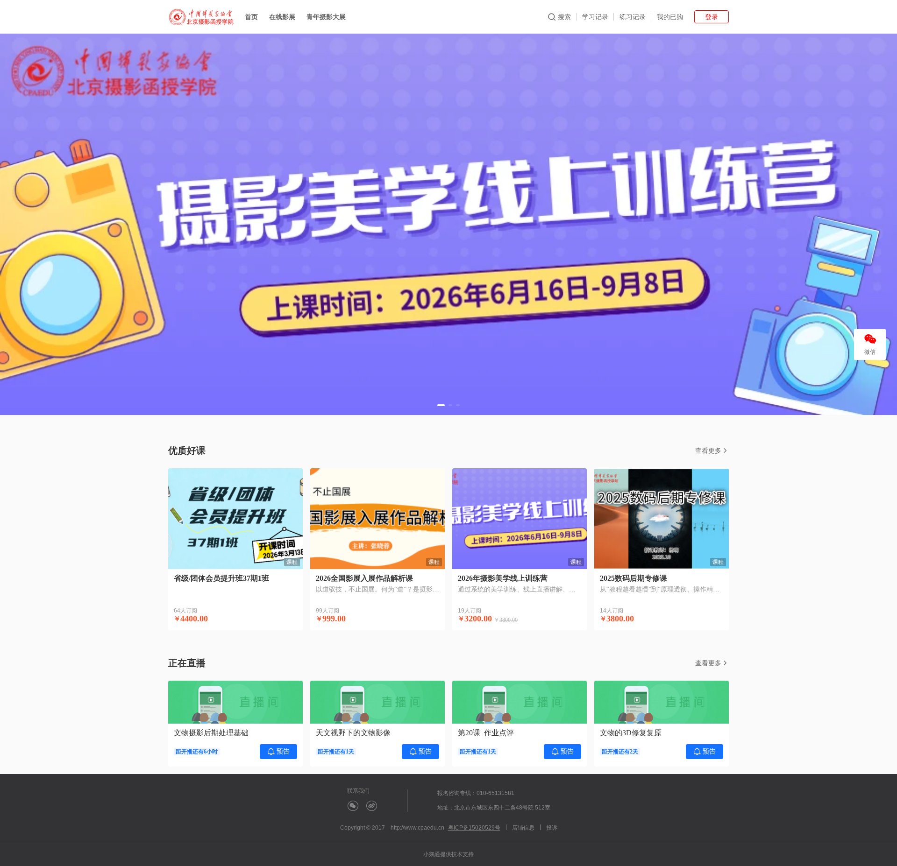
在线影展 (282, 17)
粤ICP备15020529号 (474, 827)
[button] (441, 405)
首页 (251, 17)
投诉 (551, 827)
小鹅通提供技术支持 (448, 854)
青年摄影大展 (326, 17)
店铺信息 (523, 827)
